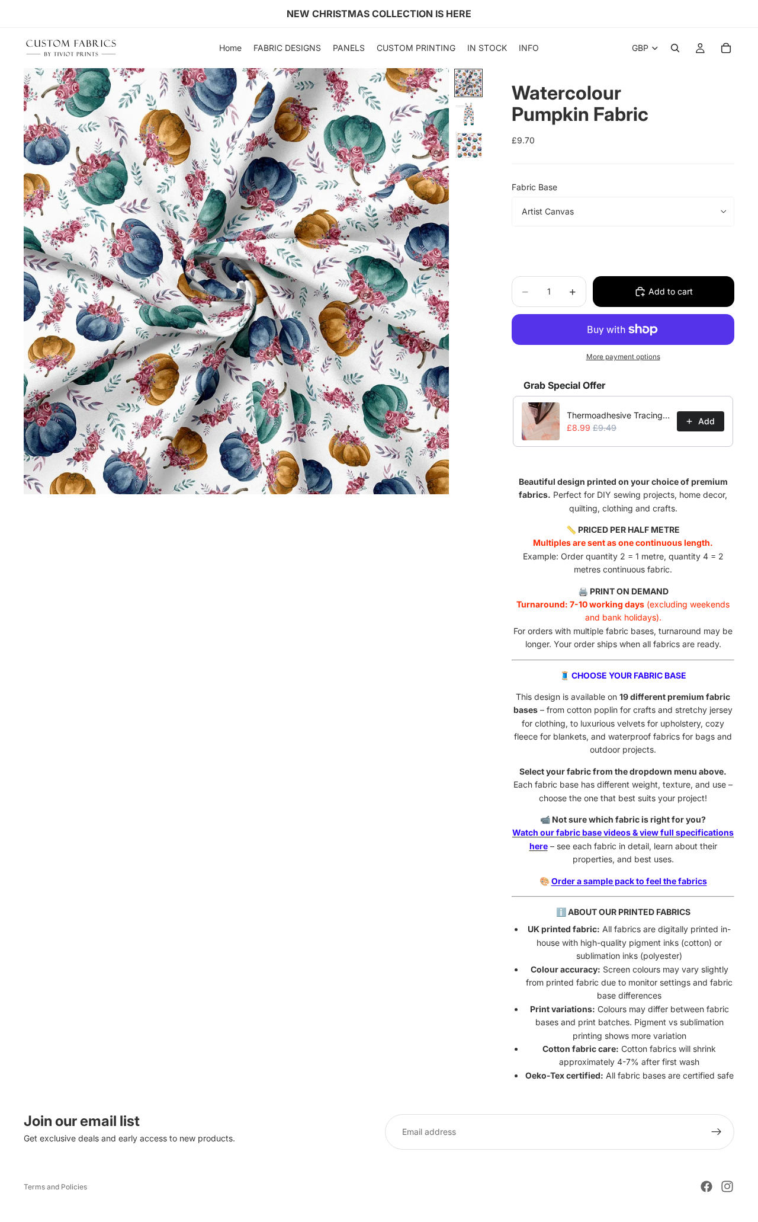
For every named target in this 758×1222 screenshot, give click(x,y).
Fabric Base (534, 187)
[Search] (675, 48)
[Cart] (726, 48)
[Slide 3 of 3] (468, 145)
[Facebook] (706, 1186)
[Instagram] (727, 1186)
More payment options (623, 357)
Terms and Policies (55, 1186)
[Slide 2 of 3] (468, 114)
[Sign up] (716, 1131)
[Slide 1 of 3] (468, 83)
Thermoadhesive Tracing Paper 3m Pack (618, 415)
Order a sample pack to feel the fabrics (629, 881)
